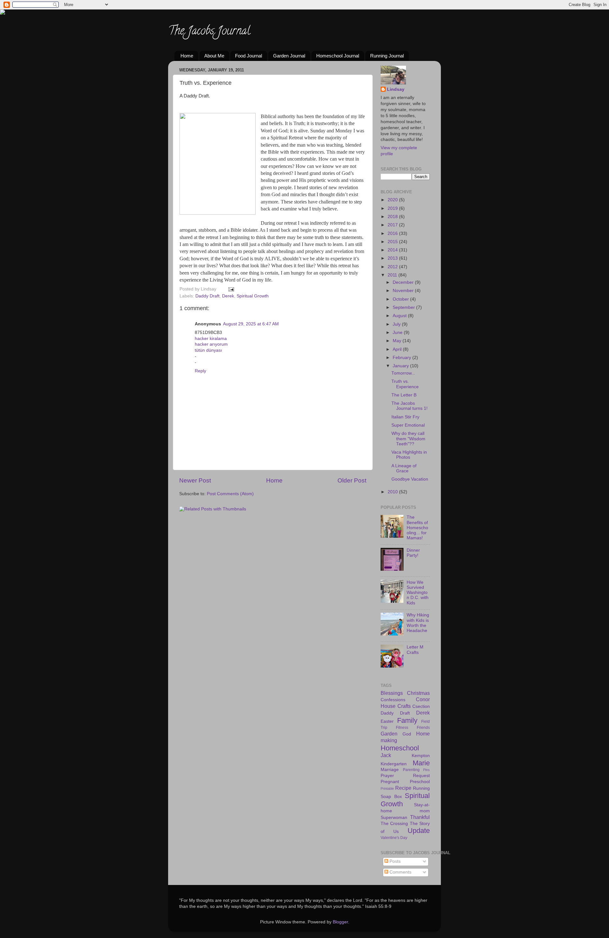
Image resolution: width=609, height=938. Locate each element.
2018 (393, 216)
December (404, 282)
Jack (386, 755)
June (398, 332)
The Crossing (394, 823)
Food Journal (248, 55)
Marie (421, 763)
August (400, 315)
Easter (387, 721)
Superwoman (394, 817)
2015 (393, 241)
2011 (393, 275)
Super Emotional (408, 425)
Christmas (418, 693)
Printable (387, 788)
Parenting (411, 770)
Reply (200, 371)
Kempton (421, 755)
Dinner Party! (413, 553)
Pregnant (390, 781)
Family (407, 720)
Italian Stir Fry (405, 417)
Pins (426, 770)
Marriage (390, 769)
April (398, 349)
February (402, 357)
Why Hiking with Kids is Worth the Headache (418, 623)
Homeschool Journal (337, 55)
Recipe (403, 788)
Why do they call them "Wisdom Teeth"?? (408, 438)
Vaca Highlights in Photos (409, 455)
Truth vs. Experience (405, 384)
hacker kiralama (211, 338)
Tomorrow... (403, 373)
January (401, 365)
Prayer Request (405, 775)
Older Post (351, 480)
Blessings (392, 693)
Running (421, 788)
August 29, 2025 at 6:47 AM (251, 324)
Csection (421, 706)
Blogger (340, 922)
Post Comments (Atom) (230, 493)
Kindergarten (394, 764)
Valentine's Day (394, 837)
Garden (389, 733)
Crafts (404, 706)
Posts (394, 861)
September (404, 307)
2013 (393, 258)
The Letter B (403, 395)
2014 (393, 250)
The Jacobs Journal (209, 32)
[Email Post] (230, 289)
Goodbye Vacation (409, 479)
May (398, 340)
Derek (228, 296)
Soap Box (391, 796)
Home (186, 55)
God (407, 734)
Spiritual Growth (253, 296)
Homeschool (400, 748)
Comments (399, 872)
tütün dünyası (208, 350)
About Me (214, 55)
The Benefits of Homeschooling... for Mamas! (417, 527)
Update (419, 831)
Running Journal (387, 55)
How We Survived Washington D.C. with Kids (418, 592)
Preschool (420, 781)
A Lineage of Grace (403, 468)
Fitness (402, 727)
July (397, 324)
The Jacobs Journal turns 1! (409, 406)
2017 (393, 225)
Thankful (420, 817)
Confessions (393, 699)
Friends (423, 727)
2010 (393, 491)
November (404, 290)
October (401, 299)
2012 (393, 266)
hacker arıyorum (211, 344)
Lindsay (395, 89)
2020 (393, 199)
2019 (393, 208)
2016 (393, 233)
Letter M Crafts (415, 650)
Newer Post (195, 480)
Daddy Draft (207, 296)
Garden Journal (289, 55)
